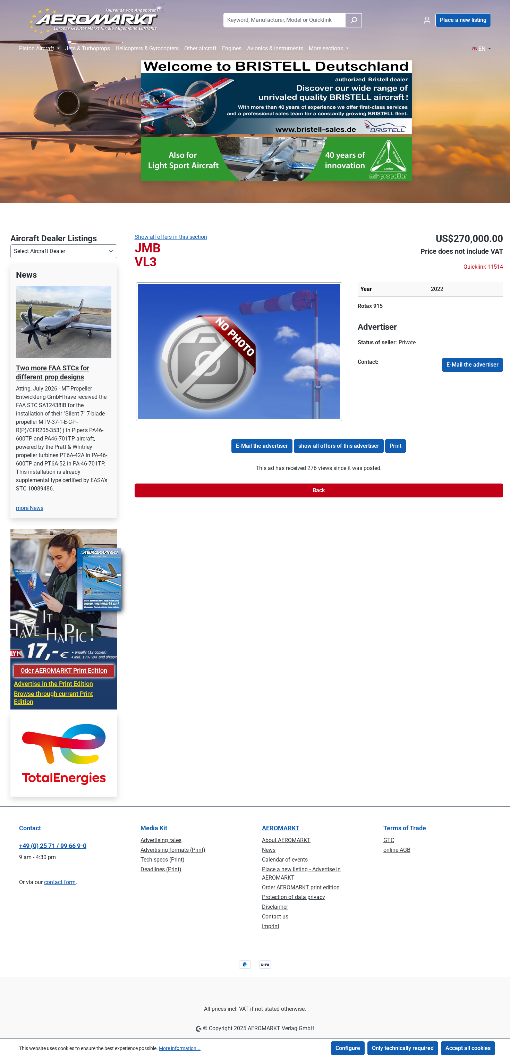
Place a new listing (463, 20)
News (268, 850)
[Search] (353, 20)
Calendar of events (285, 859)
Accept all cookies (468, 1048)
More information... (180, 1048)
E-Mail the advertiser (473, 364)
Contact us (275, 916)
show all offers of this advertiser (338, 446)
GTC (388, 840)
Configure (347, 1048)
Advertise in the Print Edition (53, 683)
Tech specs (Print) (163, 859)
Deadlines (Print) (161, 869)
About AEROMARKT (286, 840)
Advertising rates (161, 840)
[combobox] (284, 20)
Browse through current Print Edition (53, 697)
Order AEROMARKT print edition (301, 887)
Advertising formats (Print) (173, 850)
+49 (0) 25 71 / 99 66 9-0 (52, 845)
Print (395, 446)
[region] (64, 395)
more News (29, 508)
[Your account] (427, 20)
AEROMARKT (280, 828)
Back (319, 490)
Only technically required (403, 1048)
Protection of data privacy (293, 897)
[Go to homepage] (93, 19)
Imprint (270, 926)
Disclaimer (275, 907)
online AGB (396, 850)
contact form (60, 882)
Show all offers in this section (171, 237)
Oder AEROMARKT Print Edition (63, 670)
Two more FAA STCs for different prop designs (52, 372)
